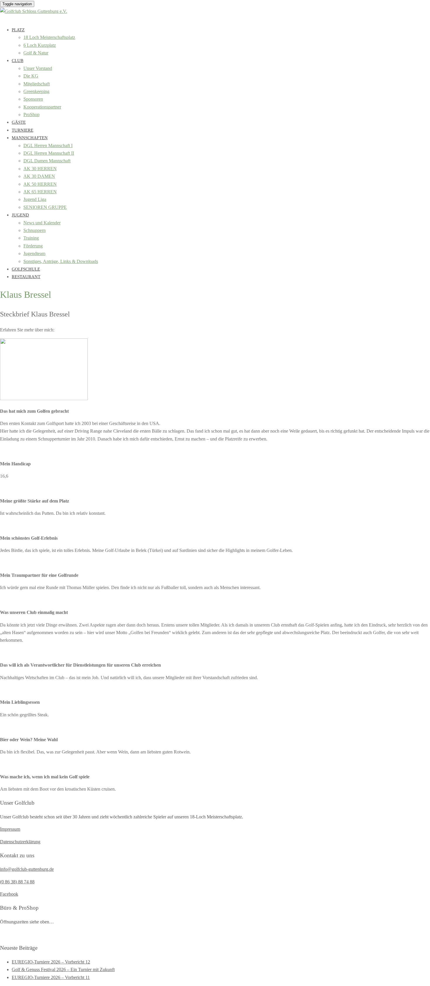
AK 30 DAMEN (39, 176)
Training (31, 237)
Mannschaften (30, 137)
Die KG (30, 75)
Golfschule (26, 269)
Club (17, 60)
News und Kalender (42, 222)
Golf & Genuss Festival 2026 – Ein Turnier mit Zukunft (63, 969)
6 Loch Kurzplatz (39, 45)
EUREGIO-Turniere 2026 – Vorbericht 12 (51, 961)
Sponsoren (33, 99)
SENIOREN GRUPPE (45, 207)
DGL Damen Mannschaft (46, 160)
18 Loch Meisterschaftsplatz (49, 37)
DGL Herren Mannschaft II (48, 153)
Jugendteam (34, 253)
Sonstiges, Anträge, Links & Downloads (60, 261)
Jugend (20, 215)
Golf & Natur (35, 52)
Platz (18, 29)
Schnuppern (34, 230)
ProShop (31, 114)
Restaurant (26, 276)
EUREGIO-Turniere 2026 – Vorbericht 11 (51, 977)
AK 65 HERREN (40, 191)
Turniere (22, 130)
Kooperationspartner (42, 106)
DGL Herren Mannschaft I (48, 145)
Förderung (33, 245)
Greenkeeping (36, 91)
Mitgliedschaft (36, 83)
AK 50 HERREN (40, 184)
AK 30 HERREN (40, 168)
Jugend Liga (34, 199)
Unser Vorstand (37, 68)
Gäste (19, 122)
